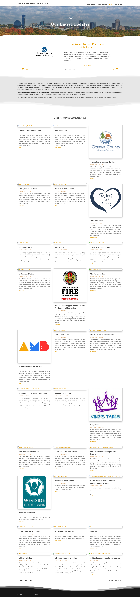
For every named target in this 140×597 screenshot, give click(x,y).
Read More (88, 62)
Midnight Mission (25, 558)
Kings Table (94, 425)
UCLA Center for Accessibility (30, 531)
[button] (25, 69)
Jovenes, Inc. (95, 531)
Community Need (25, 133)
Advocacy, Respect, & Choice (66, 558)
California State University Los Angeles (105, 558)
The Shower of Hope (98, 274)
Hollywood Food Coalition (64, 481)
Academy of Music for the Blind (30, 366)
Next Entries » (116, 580)
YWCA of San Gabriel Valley (100, 247)
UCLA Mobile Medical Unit (64, 531)
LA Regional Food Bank (28, 189)
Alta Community (61, 130)
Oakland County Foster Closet (30, 130)
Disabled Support (26, 369)
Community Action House (64, 189)
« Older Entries (25, 580)
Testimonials (118, 4)
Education (37, 534)
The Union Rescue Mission (29, 452)
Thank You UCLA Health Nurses (66, 452)
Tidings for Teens (96, 220)
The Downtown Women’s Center (102, 335)
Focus (99, 4)
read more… (22, 147)
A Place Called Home (62, 335)
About (93, 4)
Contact (104, 4)
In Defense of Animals (27, 274)
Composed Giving (25, 247)
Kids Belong (59, 247)
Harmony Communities (63, 393)
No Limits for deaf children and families (33, 393)
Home (88, 4)
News (110, 4)
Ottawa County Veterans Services (103, 162)
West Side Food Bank (27, 512)
